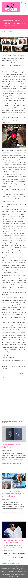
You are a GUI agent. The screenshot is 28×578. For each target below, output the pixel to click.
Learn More (12, 576)
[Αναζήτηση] (22, 3)
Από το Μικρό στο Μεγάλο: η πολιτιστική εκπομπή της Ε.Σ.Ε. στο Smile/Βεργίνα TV (13, 493)
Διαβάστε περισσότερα (8, 465)
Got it (18, 576)
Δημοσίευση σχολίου (16, 463)
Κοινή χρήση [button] (20, 373)
